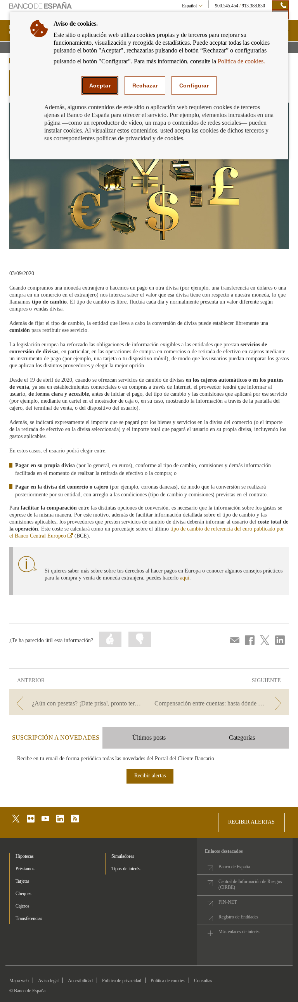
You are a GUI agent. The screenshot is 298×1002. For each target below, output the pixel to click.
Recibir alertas (150, 776)
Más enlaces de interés (239, 931)
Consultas (203, 980)
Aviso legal (48, 980)
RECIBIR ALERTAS (251, 822)
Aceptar (100, 85)
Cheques (23, 893)
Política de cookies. (241, 61)
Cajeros (22, 906)
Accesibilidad (80, 980)
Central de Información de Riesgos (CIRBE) (250, 884)
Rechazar (145, 85)
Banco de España (234, 866)
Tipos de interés (125, 868)
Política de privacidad (121, 980)
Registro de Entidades (238, 917)
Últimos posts (149, 737)
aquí (184, 578)
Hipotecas (25, 856)
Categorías (242, 737)
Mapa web (19, 980)
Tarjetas (22, 881)
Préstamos (25, 868)
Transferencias (29, 918)
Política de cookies (168, 980)
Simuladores (122, 856)
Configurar (194, 85)
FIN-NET (227, 902)
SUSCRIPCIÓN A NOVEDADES (55, 737)
